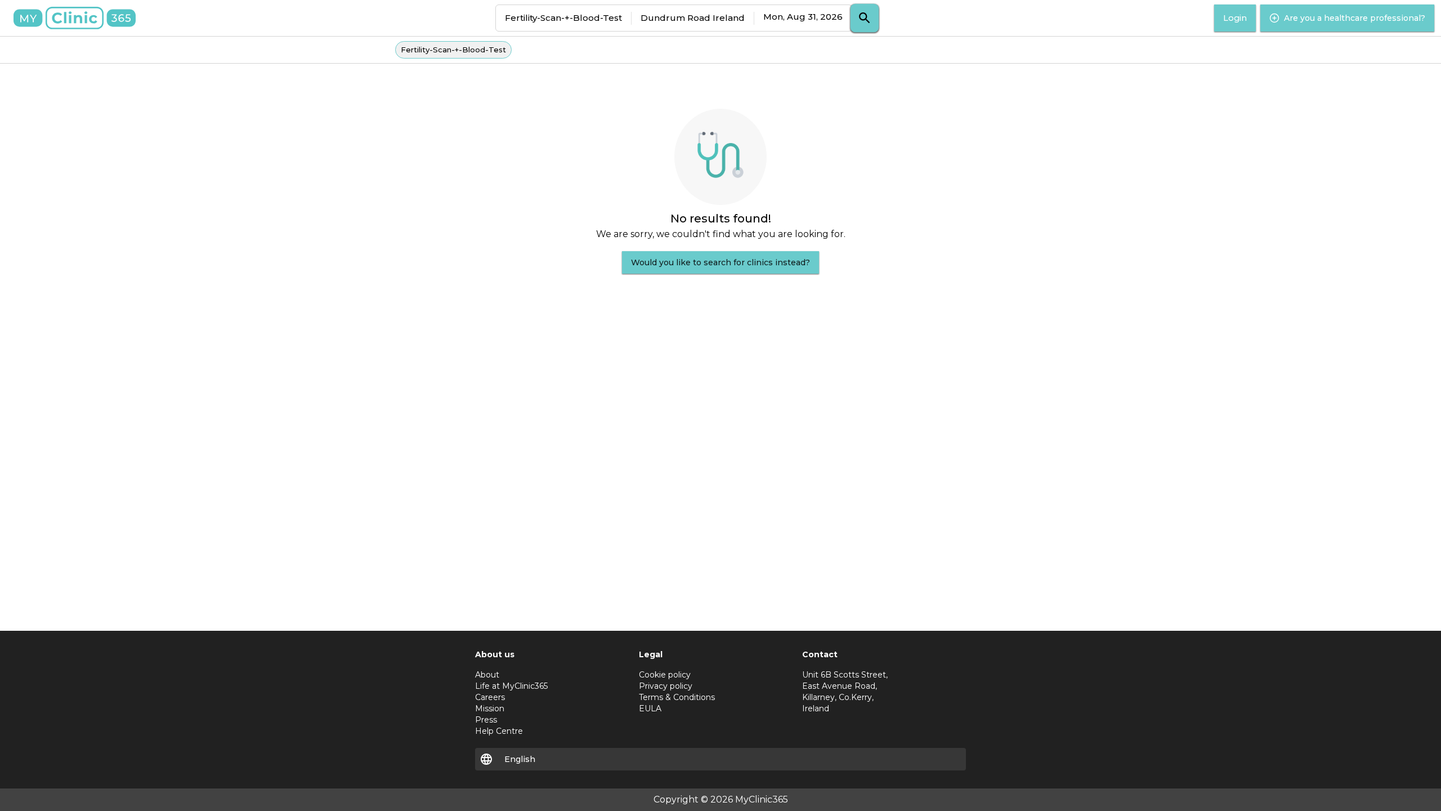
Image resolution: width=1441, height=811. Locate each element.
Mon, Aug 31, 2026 (803, 16)
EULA (650, 708)
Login (1235, 18)
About (487, 675)
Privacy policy (665, 686)
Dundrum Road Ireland (693, 17)
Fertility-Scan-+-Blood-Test (563, 17)
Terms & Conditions (677, 697)
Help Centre (499, 731)
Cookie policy (665, 675)
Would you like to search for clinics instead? (720, 262)
